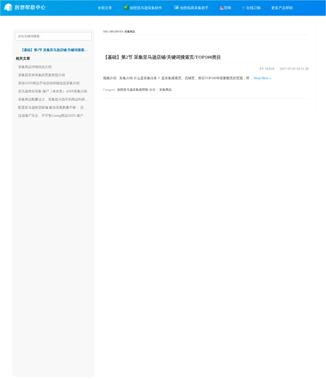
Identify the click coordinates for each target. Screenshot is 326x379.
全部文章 (105, 8)
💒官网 (225, 8)
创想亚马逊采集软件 (146, 8)
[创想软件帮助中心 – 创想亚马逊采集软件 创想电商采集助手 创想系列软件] (25, 12)
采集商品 (165, 89)
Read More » (262, 78)
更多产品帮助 (282, 8)
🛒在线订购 (251, 8)
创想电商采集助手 (194, 8)
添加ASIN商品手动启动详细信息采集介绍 (48, 83)
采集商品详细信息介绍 (35, 67)
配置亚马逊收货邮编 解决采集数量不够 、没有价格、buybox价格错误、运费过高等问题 (53, 107)
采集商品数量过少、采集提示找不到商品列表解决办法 (53, 99)
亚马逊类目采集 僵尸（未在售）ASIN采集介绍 (52, 91)
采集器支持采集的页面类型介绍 (41, 75)
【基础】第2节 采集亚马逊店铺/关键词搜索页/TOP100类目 (162, 57)
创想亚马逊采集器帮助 (132, 89)
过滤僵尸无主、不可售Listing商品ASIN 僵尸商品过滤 (53, 115)
